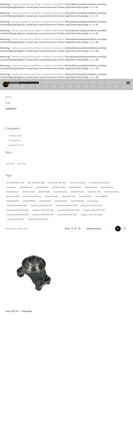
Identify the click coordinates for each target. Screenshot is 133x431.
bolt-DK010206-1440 (15, 183)
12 (72, 228)
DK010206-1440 (26, 187)
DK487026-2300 (94, 192)
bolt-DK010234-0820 (36, 183)
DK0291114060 (44, 192)
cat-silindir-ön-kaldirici (99, 183)
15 (76, 228)
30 (79, 228)
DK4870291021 (45, 201)
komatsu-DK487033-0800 (18, 215)
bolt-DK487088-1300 (57, 183)
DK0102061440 (42, 187)
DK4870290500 (29, 201)
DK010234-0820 (58, 187)
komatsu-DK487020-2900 (17, 210)
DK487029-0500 (111, 192)
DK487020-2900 (60, 192)
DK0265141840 (13, 192)
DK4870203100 (101, 196)
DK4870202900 (85, 196)
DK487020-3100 (77, 192)
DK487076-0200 (51, 196)
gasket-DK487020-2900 (17, 205)
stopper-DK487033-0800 (91, 215)
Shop (7, 102)
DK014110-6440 (91, 187)
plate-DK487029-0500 (67, 215)
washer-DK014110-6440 (38, 219)
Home (8, 97)
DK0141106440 (107, 187)
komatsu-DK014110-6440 (91, 205)
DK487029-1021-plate (32, 196)
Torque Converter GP (15, 219)
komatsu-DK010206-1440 (41, 205)
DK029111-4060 (28, 192)
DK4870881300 (77, 201)
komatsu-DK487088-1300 (43, 215)
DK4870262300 (13, 201)
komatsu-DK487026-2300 (43, 210)
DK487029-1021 (13, 196)
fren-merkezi (92, 201)
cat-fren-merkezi (77, 183)
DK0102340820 (75, 187)
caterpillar (11, 187)
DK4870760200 (61, 201)
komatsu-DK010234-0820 (66, 205)
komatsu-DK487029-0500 (69, 210)
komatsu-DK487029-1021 (94, 210)
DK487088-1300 (68, 196)
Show (67, 228)
